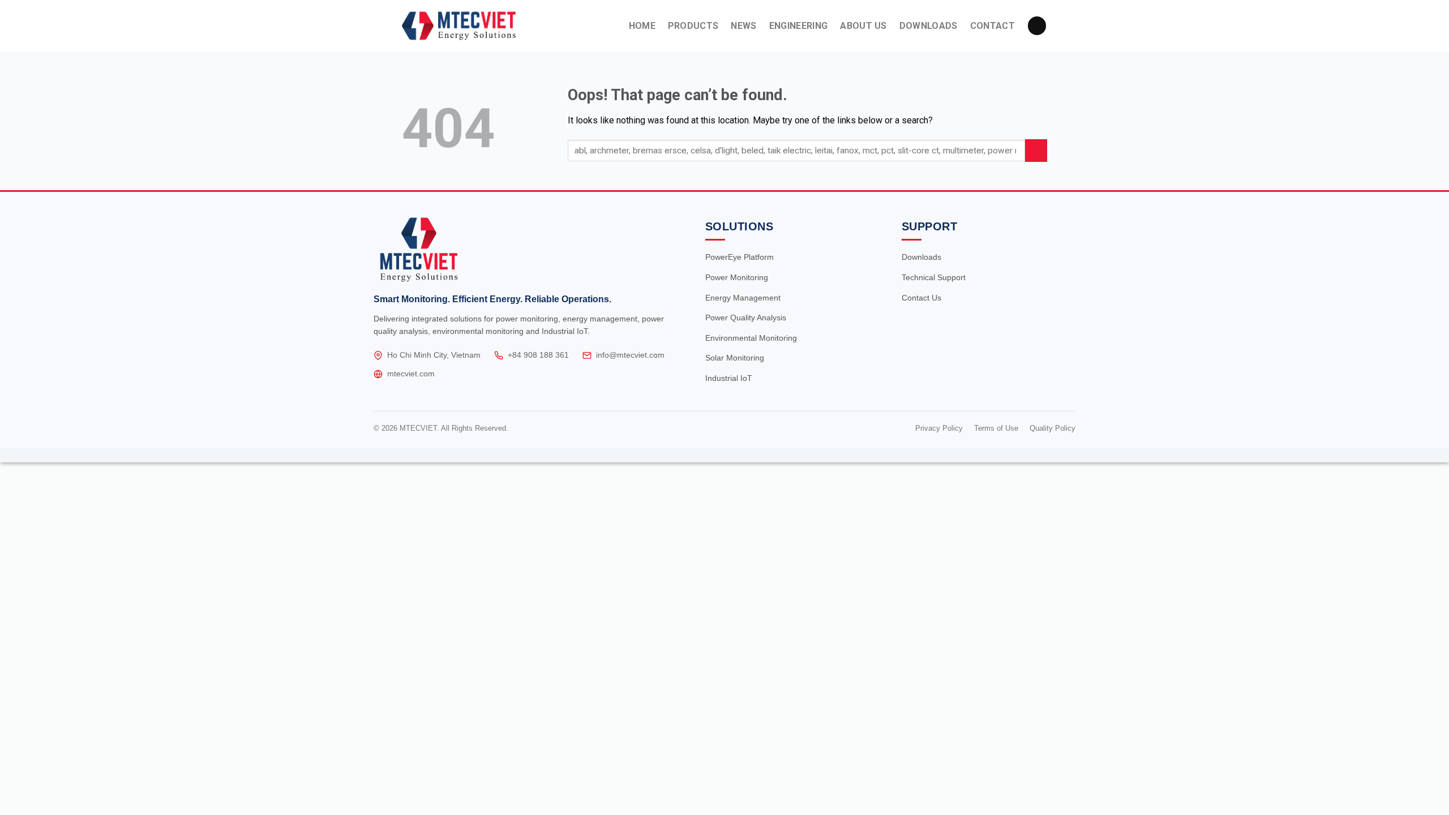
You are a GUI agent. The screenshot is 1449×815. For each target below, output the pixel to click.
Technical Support (934, 277)
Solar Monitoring (734, 357)
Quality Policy (1052, 428)
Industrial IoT (728, 378)
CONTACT (992, 25)
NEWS (743, 25)
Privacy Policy (939, 428)
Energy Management (743, 297)
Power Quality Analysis (745, 317)
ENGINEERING (798, 25)
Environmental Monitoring (751, 337)
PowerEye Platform (739, 256)
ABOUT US (863, 25)
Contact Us (921, 297)
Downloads (921, 256)
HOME (642, 25)
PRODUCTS (693, 25)
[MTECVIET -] (479, 26)
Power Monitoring (736, 277)
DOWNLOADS (928, 25)
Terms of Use (996, 428)
